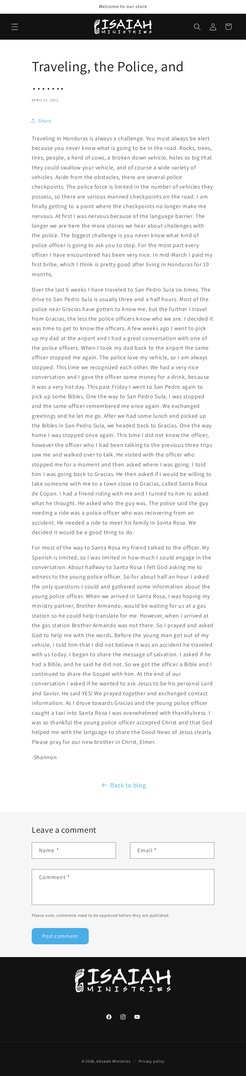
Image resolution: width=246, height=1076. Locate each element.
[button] (14, 26)
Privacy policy (152, 1061)
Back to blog (128, 785)
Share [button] (44, 120)
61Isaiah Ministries (113, 1061)
